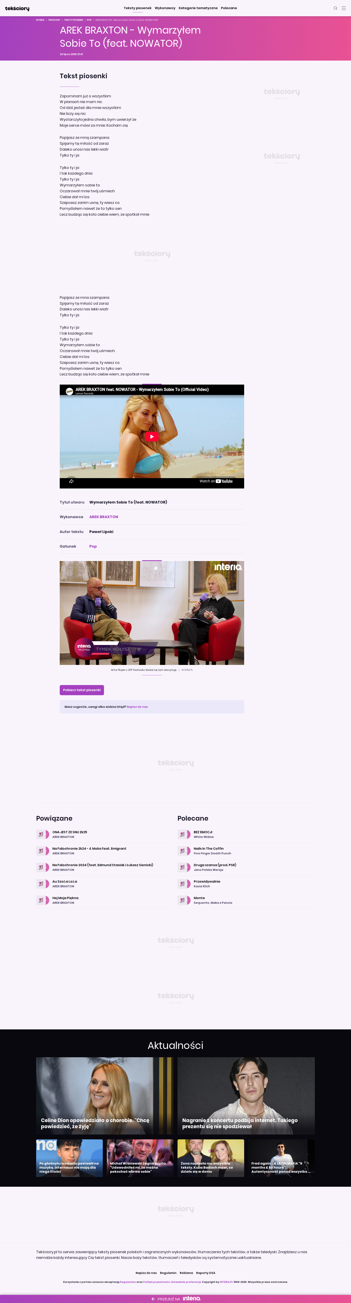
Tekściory (54, 20)
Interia (40, 20)
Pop (89, 20)
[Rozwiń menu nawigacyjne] (344, 8)
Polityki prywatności (156, 1282)
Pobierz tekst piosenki (82, 690)
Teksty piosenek (73, 20)
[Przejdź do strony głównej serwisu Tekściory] (17, 8)
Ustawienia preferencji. (186, 1281)
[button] (137, 8)
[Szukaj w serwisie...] (336, 8)
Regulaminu (128, 1282)
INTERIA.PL (226, 1282)
